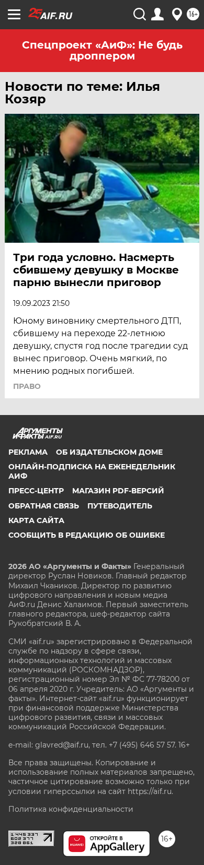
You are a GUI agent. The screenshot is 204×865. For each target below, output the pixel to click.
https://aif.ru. (150, 791)
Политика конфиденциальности (70, 809)
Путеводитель (119, 506)
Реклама (28, 452)
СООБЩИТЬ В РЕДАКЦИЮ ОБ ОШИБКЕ (86, 535)
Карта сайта (36, 520)
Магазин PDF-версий (118, 490)
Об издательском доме (109, 452)
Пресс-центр (36, 490)
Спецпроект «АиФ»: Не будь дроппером (102, 50)
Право (27, 386)
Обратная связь (43, 506)
